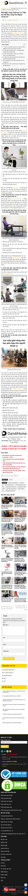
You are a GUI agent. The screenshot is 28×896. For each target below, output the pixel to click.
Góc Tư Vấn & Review (7, 672)
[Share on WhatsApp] (2, 476)
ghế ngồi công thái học (18, 33)
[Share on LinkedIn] (15, 476)
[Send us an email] (5, 751)
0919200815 (12, 889)
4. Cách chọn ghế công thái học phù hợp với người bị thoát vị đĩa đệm (14, 57)
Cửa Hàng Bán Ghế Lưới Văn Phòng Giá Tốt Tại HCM (21, 607)
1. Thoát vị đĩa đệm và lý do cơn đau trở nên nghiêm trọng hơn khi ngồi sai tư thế (14, 47)
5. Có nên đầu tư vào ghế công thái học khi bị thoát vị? (13, 61)
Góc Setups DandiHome (8, 670)
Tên (4, 637)
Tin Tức (8, 8)
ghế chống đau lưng (9, 484)
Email (4, 644)
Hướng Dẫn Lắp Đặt (20, 887)
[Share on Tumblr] (17, 476)
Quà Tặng (23, 886)
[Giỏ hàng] (26, 2)
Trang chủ (3, 8)
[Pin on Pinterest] (12, 476)
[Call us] (7, 751)
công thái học (16, 187)
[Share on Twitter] (7, 476)
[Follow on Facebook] (2, 751)
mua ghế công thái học (10, 490)
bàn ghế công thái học (13, 482)
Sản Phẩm (17, 886)
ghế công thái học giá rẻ (11, 486)
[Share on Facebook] (5, 476)
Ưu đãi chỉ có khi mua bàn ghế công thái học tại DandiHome (14, 64)
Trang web (6, 651)
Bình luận (6, 625)
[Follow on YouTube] (10, 751)
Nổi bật (4, 678)
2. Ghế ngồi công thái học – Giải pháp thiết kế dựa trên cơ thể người (13, 51)
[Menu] (2, 2)
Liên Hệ (19, 888)
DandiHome (15, 20)
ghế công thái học (16, 257)
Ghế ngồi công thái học (18, 389)
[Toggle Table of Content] (23, 45)
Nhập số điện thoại (5, 740)
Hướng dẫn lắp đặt (7, 675)
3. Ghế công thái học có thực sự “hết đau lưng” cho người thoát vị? (13, 54)
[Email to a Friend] (10, 476)
